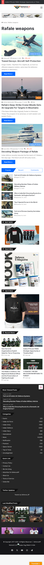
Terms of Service (8, 478)
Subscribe (6, 482)
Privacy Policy (7, 463)
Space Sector (7, 446)
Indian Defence (8, 428)
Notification (6, 440)
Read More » (8, 74)
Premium (6, 443)
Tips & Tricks (7, 450)
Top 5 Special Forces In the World (25, 202)
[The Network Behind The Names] (8, 510)
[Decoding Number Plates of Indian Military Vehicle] (7, 187)
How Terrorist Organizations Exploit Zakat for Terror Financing (11, 351)
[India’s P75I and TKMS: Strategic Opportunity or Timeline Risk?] (32, 341)
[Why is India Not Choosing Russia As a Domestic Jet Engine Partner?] (7, 196)
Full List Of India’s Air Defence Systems (27, 175)
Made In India (31, 545)
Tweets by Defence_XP (22, 494)
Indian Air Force (8, 421)
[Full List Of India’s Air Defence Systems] (7, 178)
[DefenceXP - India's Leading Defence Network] (22, 7)
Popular (8, 170)
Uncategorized (7, 453)
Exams (5, 418)
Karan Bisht (6, 149)
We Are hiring (7, 469)
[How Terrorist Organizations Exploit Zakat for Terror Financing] (11, 341)
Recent (20, 170)
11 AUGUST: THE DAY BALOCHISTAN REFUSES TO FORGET (32, 374)
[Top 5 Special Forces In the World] (7, 205)
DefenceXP (6, 58)
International (7, 434)
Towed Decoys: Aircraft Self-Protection (21, 61)
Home (5, 22)
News (4, 437)
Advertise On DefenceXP (11, 472)
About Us (6, 475)
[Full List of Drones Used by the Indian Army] (7, 214)
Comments (35, 170)
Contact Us (6, 466)
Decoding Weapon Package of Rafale (20, 151)
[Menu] (41, 8)
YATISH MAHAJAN (8, 102)
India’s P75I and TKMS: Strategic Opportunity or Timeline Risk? (31, 351)
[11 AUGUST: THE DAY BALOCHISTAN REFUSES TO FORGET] (32, 364)
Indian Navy (7, 431)
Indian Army (7, 425)
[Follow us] (41, 387)
